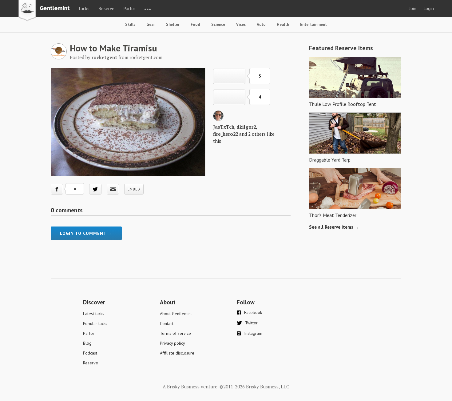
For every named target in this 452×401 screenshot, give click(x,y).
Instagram (253, 333)
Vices (241, 24)
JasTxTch (223, 127)
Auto (261, 24)
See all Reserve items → (334, 227)
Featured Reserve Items (341, 48)
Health (283, 24)
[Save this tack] (229, 97)
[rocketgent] (59, 57)
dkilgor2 (246, 127)
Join (412, 8)
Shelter (173, 24)
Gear (150, 24)
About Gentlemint (176, 313)
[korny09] (218, 119)
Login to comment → (86, 233)
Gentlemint (45, 11)
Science (218, 24)
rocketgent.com (145, 57)
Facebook (253, 312)
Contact (166, 323)
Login (429, 8)
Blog (87, 343)
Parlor (129, 8)
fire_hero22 (225, 134)
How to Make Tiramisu (113, 48)
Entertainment (313, 24)
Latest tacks (93, 313)
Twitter (251, 323)
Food (195, 24)
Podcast (90, 353)
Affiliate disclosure (177, 353)
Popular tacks (95, 323)
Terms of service (175, 333)
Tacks (83, 8)
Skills (130, 24)
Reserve (106, 8)
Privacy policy (172, 343)
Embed (134, 189)
